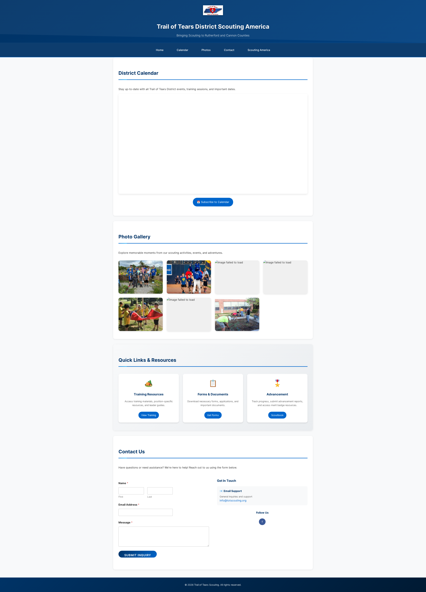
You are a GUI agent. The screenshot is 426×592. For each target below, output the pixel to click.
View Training (148, 415)
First (120, 496)
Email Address (128, 504)
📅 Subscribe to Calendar (213, 202)
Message (125, 522)
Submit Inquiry (137, 555)
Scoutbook (277, 415)
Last (149, 496)
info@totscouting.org (233, 500)
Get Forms (213, 415)
